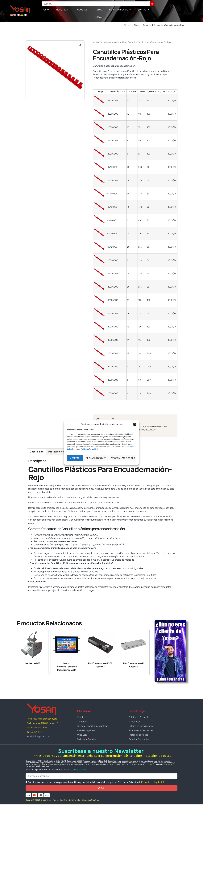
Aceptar (75, 458)
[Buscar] (152, 3)
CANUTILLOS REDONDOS (145, 429)
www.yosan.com (36, 595)
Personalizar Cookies (122, 458)
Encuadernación (107, 42)
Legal (98, 17)
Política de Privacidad (77, 769)
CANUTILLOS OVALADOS (156, 426)
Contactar (144, 9)
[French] (18, 15)
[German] (22, 15)
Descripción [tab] (36, 451)
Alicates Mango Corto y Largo (78, 590)
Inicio (95, 42)
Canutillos (121, 42)
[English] (14, 15)
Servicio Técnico (118, 9)
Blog (99, 9)
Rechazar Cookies (96, 458)
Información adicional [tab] (60, 451)
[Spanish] (11, 15)
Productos (81, 9)
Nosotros (62, 9)
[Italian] (25, 15)
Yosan (46, 9)
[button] (135, 424)
